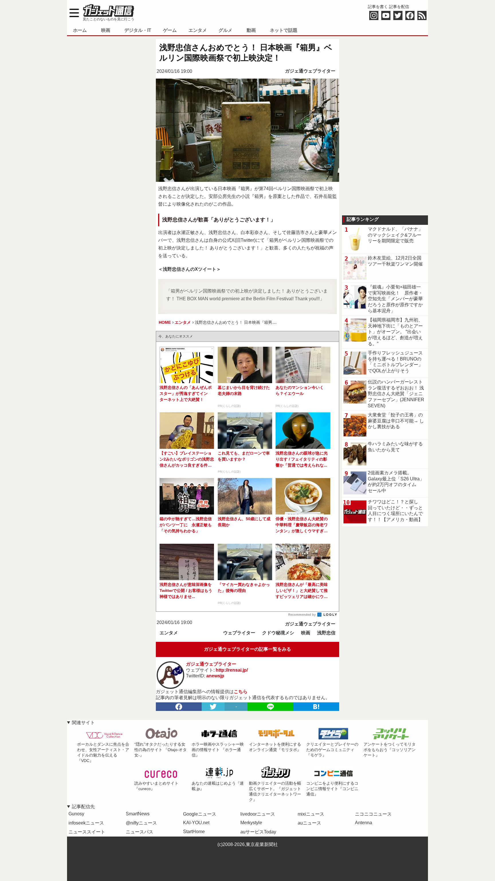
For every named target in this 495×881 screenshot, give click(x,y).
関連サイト (83, 722)
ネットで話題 (283, 30)
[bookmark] (316, 706)
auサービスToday (258, 831)
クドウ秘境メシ (278, 632)
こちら (240, 691)
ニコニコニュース (373, 814)
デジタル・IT (137, 30)
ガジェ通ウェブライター (310, 71)
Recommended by (302, 614)
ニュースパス (139, 831)
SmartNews (138, 813)
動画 (251, 30)
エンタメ (197, 30)
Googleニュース (199, 814)
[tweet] (213, 706)
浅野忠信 (326, 632)
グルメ (225, 30)
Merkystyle (251, 822)
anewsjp (215, 675)
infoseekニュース (86, 822)
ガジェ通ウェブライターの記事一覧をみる (247, 649)
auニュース (309, 822)
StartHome (194, 831)
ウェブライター (239, 632)
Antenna (363, 822)
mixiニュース (311, 814)
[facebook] (179, 706)
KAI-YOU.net (196, 822)
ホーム (80, 30)
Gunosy (76, 813)
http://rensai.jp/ (232, 670)
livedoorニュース (257, 814)
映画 (105, 30)
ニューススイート (86, 831)
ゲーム (170, 30)
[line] (270, 706)
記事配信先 (83, 806)
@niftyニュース (141, 822)
